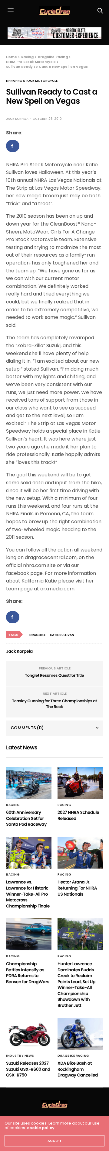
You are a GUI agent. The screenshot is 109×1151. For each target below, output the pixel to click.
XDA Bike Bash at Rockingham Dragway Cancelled (78, 1069)
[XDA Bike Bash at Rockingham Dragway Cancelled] (80, 1034)
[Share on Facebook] (12, 146)
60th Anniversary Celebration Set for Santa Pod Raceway (26, 818)
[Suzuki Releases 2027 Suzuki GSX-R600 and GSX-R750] (28, 1034)
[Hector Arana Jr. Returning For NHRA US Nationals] (80, 853)
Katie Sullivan (62, 635)
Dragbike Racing (73, 1055)
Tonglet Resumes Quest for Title (54, 675)
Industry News (20, 1055)
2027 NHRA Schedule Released (78, 815)
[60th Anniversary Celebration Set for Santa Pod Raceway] (28, 783)
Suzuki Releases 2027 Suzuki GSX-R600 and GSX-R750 (28, 1069)
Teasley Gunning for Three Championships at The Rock (54, 704)
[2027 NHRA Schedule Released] (80, 783)
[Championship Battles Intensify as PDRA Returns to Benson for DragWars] (28, 934)
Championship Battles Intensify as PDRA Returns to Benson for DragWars (27, 973)
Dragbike (37, 635)
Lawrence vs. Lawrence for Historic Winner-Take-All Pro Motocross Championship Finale (28, 894)
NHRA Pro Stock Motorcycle (32, 80)
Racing (13, 805)
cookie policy (40, 1128)
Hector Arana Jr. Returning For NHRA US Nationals (77, 888)
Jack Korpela (17, 118)
